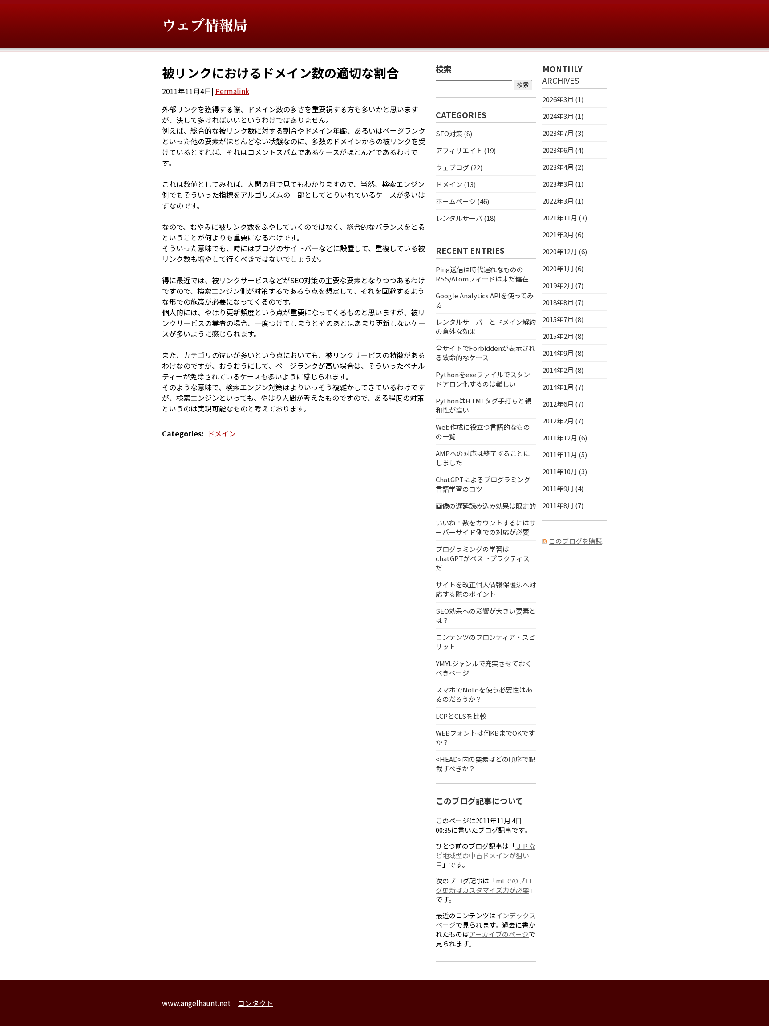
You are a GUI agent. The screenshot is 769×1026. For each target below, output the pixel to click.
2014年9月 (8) (562, 353)
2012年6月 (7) (562, 403)
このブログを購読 (575, 541)
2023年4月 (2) (562, 166)
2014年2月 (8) (562, 370)
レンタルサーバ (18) (466, 218)
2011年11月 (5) (564, 454)
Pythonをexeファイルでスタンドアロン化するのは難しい (483, 379)
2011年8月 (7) (562, 505)
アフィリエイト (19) (466, 150)
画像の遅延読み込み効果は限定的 (486, 505)
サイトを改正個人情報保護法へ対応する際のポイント (486, 589)
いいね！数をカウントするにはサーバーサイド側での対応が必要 (486, 527)
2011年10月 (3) (564, 471)
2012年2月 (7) (562, 420)
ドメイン (221, 433)
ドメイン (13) (456, 184)
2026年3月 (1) (562, 99)
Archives (560, 80)
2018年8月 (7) (562, 302)
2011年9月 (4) (562, 488)
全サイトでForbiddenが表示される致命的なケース (485, 352)
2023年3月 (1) (562, 183)
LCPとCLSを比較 (461, 716)
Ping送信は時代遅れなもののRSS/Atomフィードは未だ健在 (482, 274)
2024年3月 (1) (562, 116)
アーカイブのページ (499, 934)
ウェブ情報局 (204, 25)
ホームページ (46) (462, 201)
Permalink (232, 91)
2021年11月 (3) (564, 217)
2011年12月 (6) (564, 437)
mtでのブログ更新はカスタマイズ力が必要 (484, 885)
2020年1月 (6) (562, 268)
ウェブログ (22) (459, 167)
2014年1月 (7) (562, 386)
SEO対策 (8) (454, 133)
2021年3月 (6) (562, 234)
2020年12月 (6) (564, 251)
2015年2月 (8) (562, 336)
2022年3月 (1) (562, 200)
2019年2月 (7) (562, 285)
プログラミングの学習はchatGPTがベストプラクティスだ (483, 558)
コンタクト (255, 1003)
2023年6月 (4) (562, 150)
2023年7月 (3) (562, 133)
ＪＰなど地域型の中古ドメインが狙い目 (485, 855)
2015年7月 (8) (562, 319)
